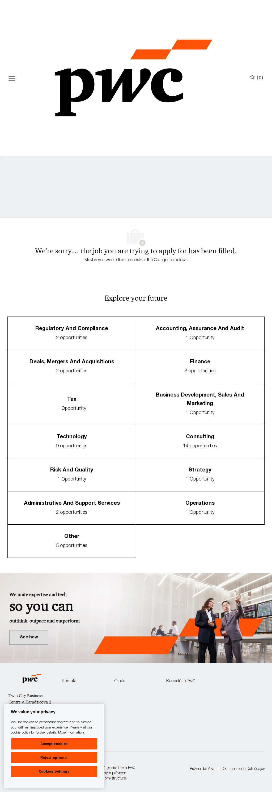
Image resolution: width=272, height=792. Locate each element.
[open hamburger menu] (11, 78)
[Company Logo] (133, 78)
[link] (29, 637)
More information (71, 733)
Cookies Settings (54, 771)
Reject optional (54, 758)
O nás (119, 681)
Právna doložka (202, 769)
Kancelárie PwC (180, 681)
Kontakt (69, 681)
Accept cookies (54, 744)
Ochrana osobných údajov (244, 769)
